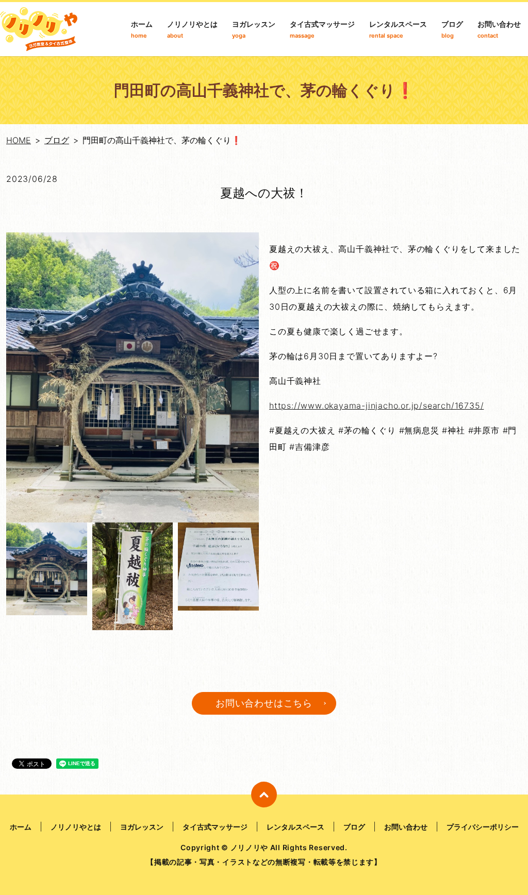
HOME (18, 140)
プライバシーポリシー (483, 826)
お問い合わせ (499, 29)
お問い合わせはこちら (264, 703)
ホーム (142, 29)
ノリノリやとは (192, 29)
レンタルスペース (398, 29)
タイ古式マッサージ (322, 29)
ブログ (452, 29)
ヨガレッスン (253, 29)
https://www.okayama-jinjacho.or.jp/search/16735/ (376, 405)
